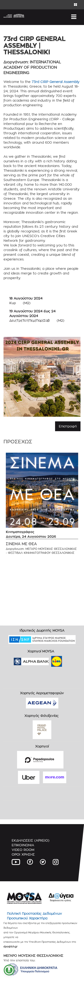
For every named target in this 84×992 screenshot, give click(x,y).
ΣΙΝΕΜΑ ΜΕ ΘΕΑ (21, 544)
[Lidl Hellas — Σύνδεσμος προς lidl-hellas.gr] (50, 660)
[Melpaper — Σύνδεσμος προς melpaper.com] (70, 660)
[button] (9, 970)
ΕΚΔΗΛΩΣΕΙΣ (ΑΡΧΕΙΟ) (30, 840)
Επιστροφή (68, 426)
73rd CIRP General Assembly (56, 81)
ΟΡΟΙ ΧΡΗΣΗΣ (23, 854)
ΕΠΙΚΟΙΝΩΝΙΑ (23, 845)
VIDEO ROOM (23, 849)
